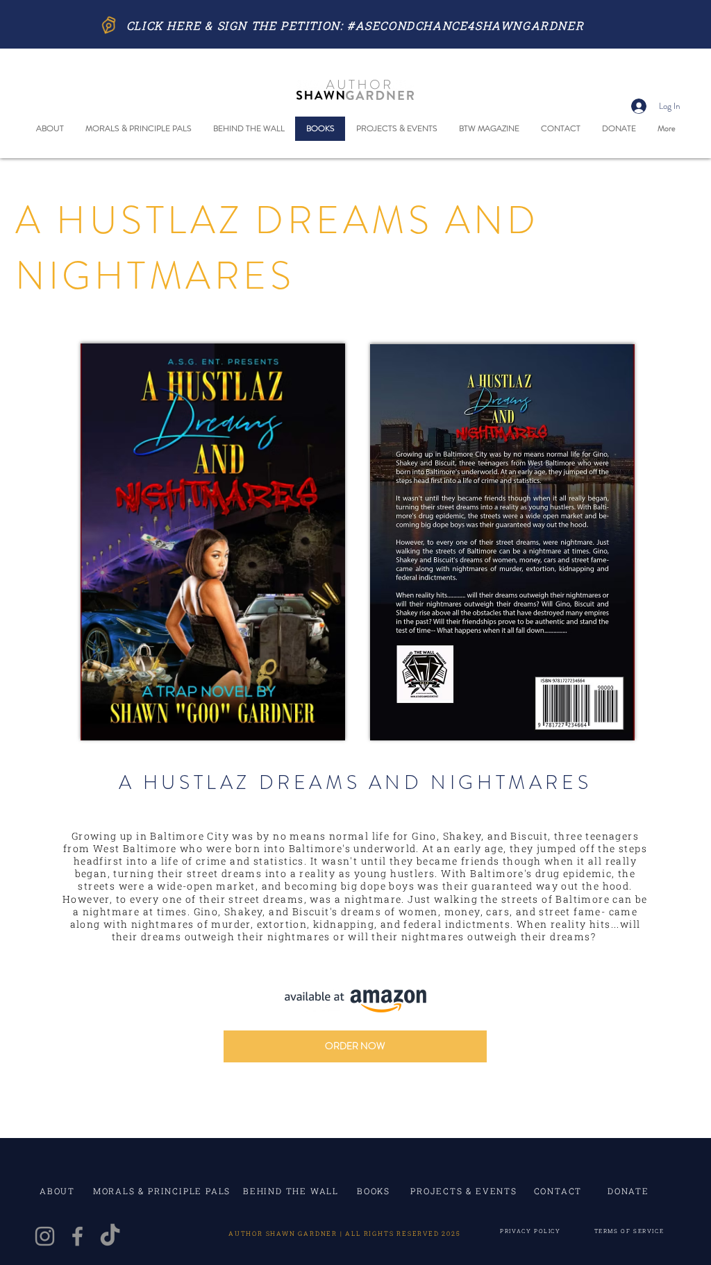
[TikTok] (110, 1236)
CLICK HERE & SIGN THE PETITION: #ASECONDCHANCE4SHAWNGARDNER (355, 25)
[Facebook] (77, 1236)
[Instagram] (45, 1236)
